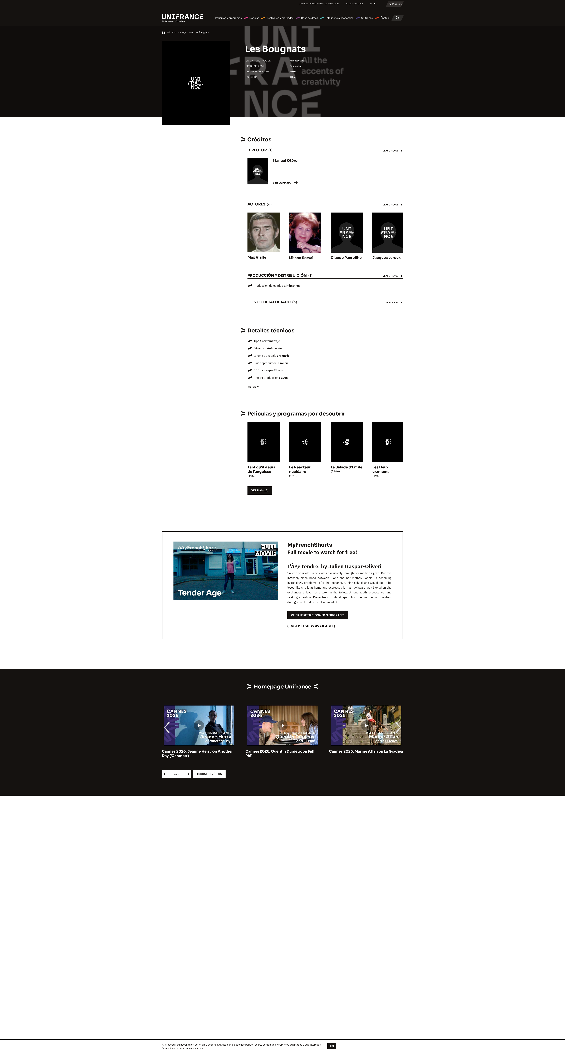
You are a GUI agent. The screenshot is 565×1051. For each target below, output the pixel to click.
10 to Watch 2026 (354, 3)
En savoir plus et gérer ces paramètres (182, 1048)
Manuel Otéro (297, 60)
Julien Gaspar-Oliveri (354, 566)
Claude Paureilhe (346, 257)
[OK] (331, 1046)
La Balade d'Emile (346, 467)
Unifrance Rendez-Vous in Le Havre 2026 (319, 3)
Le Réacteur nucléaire (299, 469)
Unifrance (367, 18)
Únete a (385, 18)
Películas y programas (228, 18)
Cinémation (296, 66)
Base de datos (309, 18)
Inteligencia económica (340, 18)
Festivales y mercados (280, 18)
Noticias (254, 18)
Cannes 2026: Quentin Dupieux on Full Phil (196, 753)
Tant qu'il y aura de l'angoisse (261, 469)
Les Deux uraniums (380, 469)
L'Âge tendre (302, 566)
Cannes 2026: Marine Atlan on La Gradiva (282, 751)
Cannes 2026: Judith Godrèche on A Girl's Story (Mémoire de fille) (361, 753)
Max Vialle (256, 257)
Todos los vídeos (209, 774)
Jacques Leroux (386, 257)
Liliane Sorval (301, 258)
